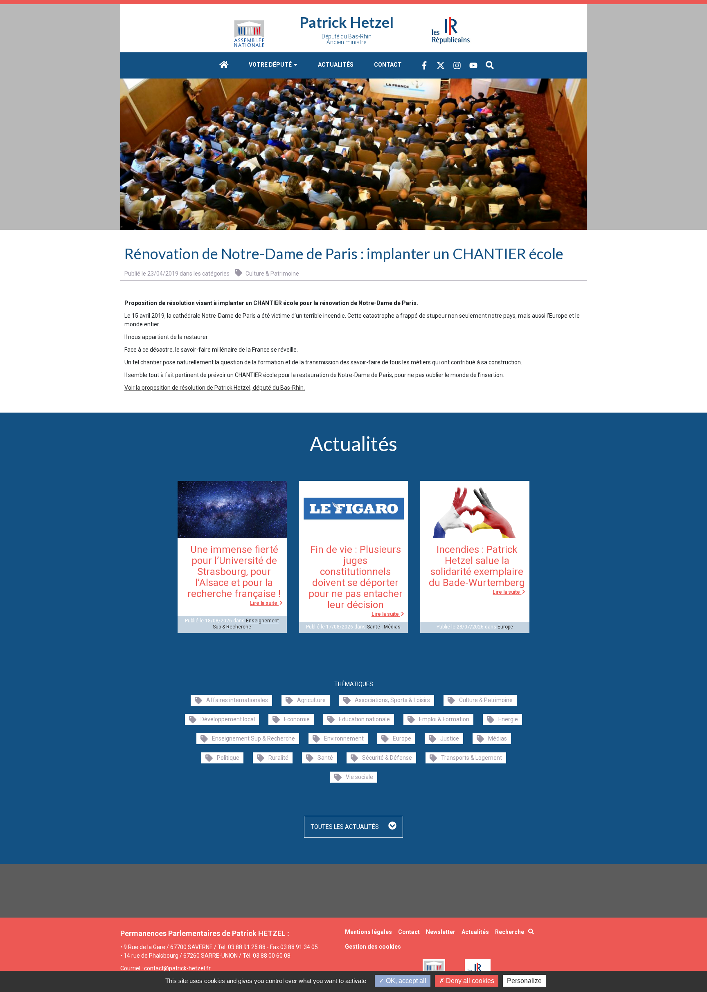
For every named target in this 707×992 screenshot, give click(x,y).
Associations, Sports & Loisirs (392, 700)
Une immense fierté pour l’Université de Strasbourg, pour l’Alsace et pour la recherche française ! (234, 571)
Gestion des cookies (373, 946)
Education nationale (364, 719)
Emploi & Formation (444, 719)
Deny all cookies (469, 980)
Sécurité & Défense (387, 757)
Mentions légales (368, 932)
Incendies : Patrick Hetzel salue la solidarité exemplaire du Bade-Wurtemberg (477, 566)
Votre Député (271, 64)
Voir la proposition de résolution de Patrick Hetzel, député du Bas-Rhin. (214, 387)
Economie (297, 719)
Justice (449, 738)
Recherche (509, 932)
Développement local (227, 719)
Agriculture (311, 700)
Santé (373, 627)
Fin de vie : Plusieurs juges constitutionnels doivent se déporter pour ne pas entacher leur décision (355, 577)
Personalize (524, 980)
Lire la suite (264, 603)
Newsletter (440, 932)
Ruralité (278, 757)
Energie (508, 719)
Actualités (336, 64)
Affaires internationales (237, 700)
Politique (228, 757)
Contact (388, 64)
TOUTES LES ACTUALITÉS (345, 827)
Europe (505, 627)
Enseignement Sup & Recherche (246, 623)
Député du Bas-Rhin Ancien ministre (347, 39)
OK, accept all (405, 980)
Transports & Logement (471, 757)
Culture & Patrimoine (271, 273)
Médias (392, 627)
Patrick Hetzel (346, 22)
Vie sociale (359, 777)
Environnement (344, 738)
